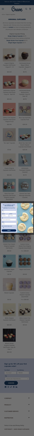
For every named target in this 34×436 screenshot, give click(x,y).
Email (2, 210)
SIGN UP (8, 230)
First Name (3, 213)
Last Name (10, 213)
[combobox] (8, 220)
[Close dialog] (32, 204)
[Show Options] (15, 220)
